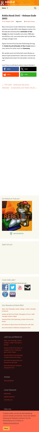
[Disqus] (19, 116)
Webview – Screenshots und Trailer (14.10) (19, 87)
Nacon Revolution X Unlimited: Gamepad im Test (16, 328)
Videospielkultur (9, 381)
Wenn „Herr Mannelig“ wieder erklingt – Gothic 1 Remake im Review (13, 343)
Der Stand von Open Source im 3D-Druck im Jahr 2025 (18, 324)
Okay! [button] (6, 428)
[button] (10, 69)
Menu (4, 8)
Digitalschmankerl (9, 397)
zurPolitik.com (8, 400)
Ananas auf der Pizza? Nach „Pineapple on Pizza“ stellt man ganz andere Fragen (13, 350)
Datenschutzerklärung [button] (11, 423)
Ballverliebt (7, 393)
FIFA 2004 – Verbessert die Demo (15, 84)
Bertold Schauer (30, 21)
